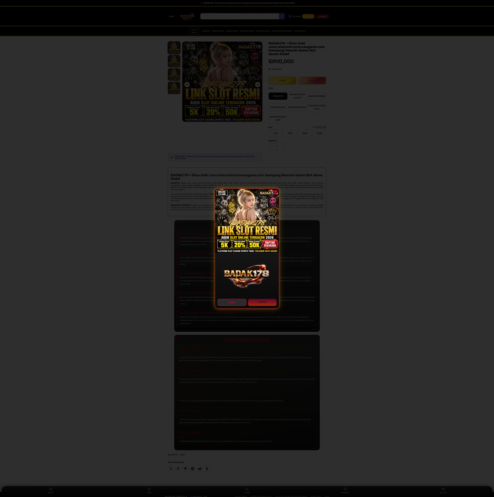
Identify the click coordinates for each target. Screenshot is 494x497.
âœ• (276, 192)
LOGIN (232, 302)
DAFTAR (262, 302)
